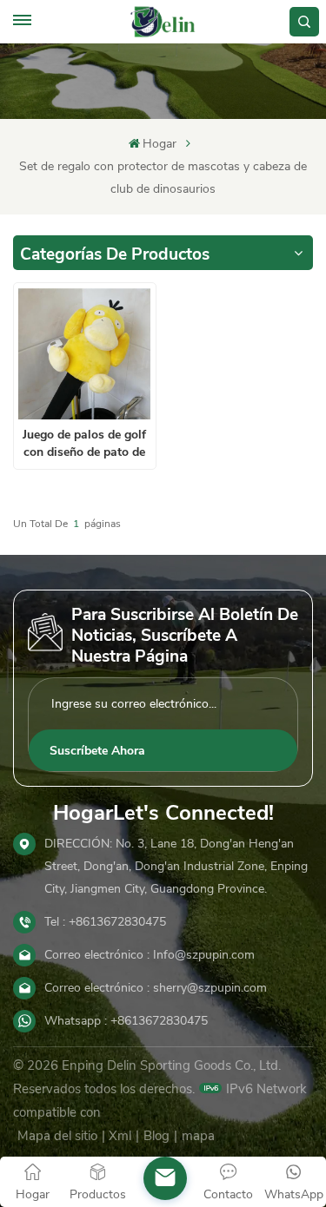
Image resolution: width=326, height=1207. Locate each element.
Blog (156, 1135)
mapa (198, 1135)
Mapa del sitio (57, 1135)
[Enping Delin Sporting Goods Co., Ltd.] (162, 21)
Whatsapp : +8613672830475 (126, 1020)
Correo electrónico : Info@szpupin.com (149, 954)
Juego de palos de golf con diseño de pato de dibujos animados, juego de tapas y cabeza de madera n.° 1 (85, 442)
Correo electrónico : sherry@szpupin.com (155, 987)
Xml (120, 1135)
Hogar (159, 143)
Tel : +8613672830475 (105, 921)
